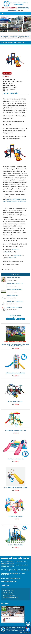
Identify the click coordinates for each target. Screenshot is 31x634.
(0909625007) (13, 570)
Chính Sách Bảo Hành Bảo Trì (10, 597)
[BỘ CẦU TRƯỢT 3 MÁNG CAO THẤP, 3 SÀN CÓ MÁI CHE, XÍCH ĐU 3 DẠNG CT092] (15, 333)
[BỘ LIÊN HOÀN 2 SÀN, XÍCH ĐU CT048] (15, 419)
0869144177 (12, 257)
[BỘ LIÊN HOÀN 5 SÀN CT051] (15, 390)
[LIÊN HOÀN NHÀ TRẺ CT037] (15, 505)
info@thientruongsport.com (12, 578)
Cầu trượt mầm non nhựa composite (19, 36)
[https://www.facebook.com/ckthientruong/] (12, 614)
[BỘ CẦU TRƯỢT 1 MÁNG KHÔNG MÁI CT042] (15, 476)
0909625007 (15, 250)
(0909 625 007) (23, 8)
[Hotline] (3, 629)
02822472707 (5, 575)
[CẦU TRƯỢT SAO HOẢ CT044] (15, 448)
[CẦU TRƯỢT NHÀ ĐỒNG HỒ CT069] (15, 362)
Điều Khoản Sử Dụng (8, 590)
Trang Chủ (5, 36)
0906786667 (17, 255)
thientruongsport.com (10, 581)
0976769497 (7, 252)
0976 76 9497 (12, 10)
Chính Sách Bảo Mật (8, 593)
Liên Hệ (7, 76)
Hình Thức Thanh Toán (9, 595)
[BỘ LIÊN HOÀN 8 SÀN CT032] (15, 534)
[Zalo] (27, 623)
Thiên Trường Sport (6, 29)
